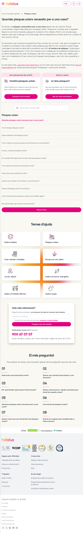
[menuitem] (3, 528)
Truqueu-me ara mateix (42, 324)
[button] (3, 4)
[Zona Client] (79, 4)
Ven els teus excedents (62, 96)
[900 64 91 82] (74, 4)
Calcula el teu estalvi (21, 96)
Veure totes (41, 210)
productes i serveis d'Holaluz (49, 320)
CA (65, 4)
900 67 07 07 (22, 334)
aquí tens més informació (28, 65)
